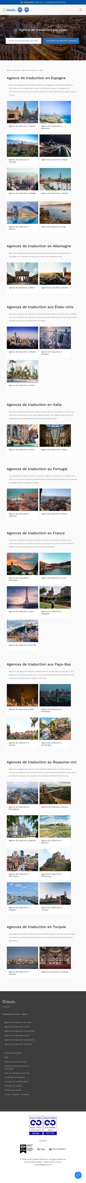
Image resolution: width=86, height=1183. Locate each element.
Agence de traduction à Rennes (18, 1044)
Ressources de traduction (15, 1062)
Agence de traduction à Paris (17, 1027)
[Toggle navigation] (80, 9)
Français (6, 1007)
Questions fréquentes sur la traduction (16, 1067)
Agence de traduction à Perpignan (19, 1040)
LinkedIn (15, 1094)
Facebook (25, 1094)
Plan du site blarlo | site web (17, 1073)
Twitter (7, 1094)
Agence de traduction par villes (18, 1022)
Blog (6, 1057)
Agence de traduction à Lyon (16, 1035)
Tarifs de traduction (13, 1053)
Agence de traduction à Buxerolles (19, 1031)
